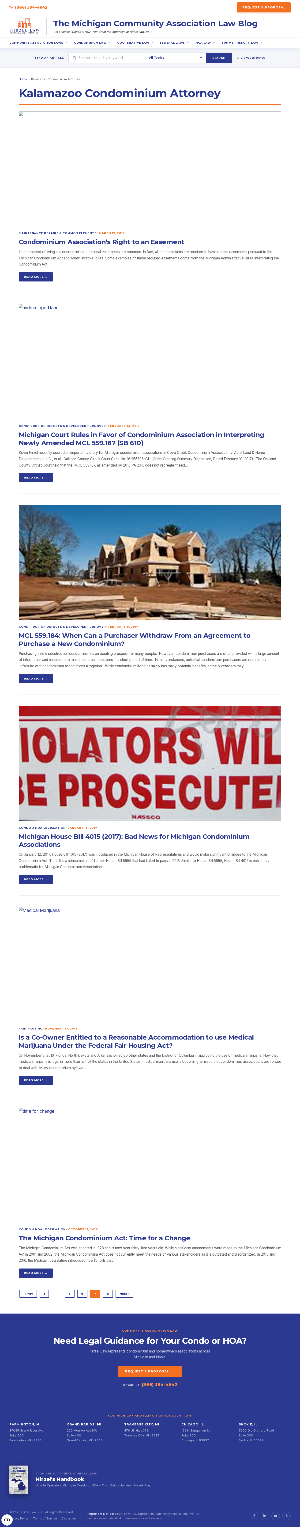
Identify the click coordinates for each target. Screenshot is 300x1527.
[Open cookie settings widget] (7, 1520)
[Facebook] (254, 1516)
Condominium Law (90, 42)
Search (218, 58)
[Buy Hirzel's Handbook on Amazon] (18, 1480)
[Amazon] (286, 1516)
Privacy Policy (19, 1518)
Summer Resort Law (240, 42)
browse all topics (252, 57)
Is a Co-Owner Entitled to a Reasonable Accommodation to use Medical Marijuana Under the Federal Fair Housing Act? (136, 1041)
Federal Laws (172, 42)
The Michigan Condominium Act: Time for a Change (104, 1238)
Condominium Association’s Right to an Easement (101, 242)
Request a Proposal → (150, 1371)
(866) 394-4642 (31, 7)
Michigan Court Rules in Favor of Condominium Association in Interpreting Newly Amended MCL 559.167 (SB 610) (141, 439)
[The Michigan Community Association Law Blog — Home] (24, 26)
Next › (124, 1293)
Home (23, 79)
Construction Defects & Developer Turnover (62, 426)
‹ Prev (28, 1293)
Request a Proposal (263, 7)
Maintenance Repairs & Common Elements (58, 233)
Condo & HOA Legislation (42, 827)
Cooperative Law (133, 42)
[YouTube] (275, 1516)
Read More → (36, 276)
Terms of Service (45, 1518)
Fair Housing (31, 1028)
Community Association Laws (36, 42)
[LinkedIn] (265, 1516)
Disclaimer (68, 1518)
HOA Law (203, 42)
